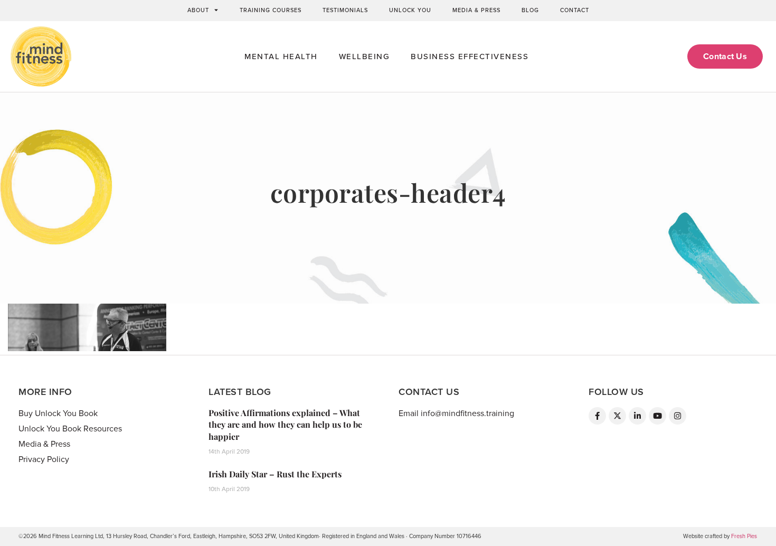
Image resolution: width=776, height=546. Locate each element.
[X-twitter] (617, 416)
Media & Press (476, 10)
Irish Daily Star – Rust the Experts (275, 473)
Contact (574, 10)
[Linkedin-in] (637, 416)
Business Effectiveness (469, 56)
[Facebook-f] (597, 416)
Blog (530, 10)
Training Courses (270, 10)
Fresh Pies (744, 536)
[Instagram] (677, 416)
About (198, 10)
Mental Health (281, 56)
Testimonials (345, 10)
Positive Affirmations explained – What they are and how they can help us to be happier (285, 424)
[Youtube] (657, 416)
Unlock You (410, 10)
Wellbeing (364, 56)
